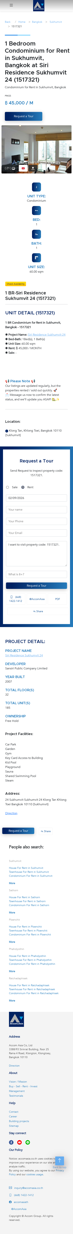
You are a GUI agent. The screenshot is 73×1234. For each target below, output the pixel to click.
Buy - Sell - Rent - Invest (23, 1086)
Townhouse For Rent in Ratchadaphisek (32, 989)
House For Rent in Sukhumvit (26, 868)
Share (39, 611)
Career (13, 1116)
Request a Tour (36, 586)
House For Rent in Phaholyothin (27, 956)
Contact (13, 1112)
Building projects (19, 1121)
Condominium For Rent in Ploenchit (30, 934)
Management (17, 1091)
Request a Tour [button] (23, 116)
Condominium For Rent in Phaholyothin (32, 964)
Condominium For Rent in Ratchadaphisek (34, 993)
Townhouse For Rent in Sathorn (27, 901)
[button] (11, 5)
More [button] (12, 883)
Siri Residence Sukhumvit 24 (47, 335)
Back (7, 22)
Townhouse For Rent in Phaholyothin (30, 960)
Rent (30, 487)
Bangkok (37, 22)
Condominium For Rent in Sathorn (29, 905)
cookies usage (34, 1174)
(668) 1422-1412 (15, 599)
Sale (15, 487)
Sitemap (14, 1126)
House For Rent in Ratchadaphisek (29, 985)
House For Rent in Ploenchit (25, 926)
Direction (11, 813)
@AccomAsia (37, 599)
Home (21, 22)
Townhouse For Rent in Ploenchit (28, 930)
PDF (57, 599)
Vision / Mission (18, 1081)
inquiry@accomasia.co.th (28, 1188)
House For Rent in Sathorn (24, 897)
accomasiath (20, 1202)
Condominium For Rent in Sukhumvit (30, 876)
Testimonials (16, 1096)
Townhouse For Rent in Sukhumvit (29, 872)
